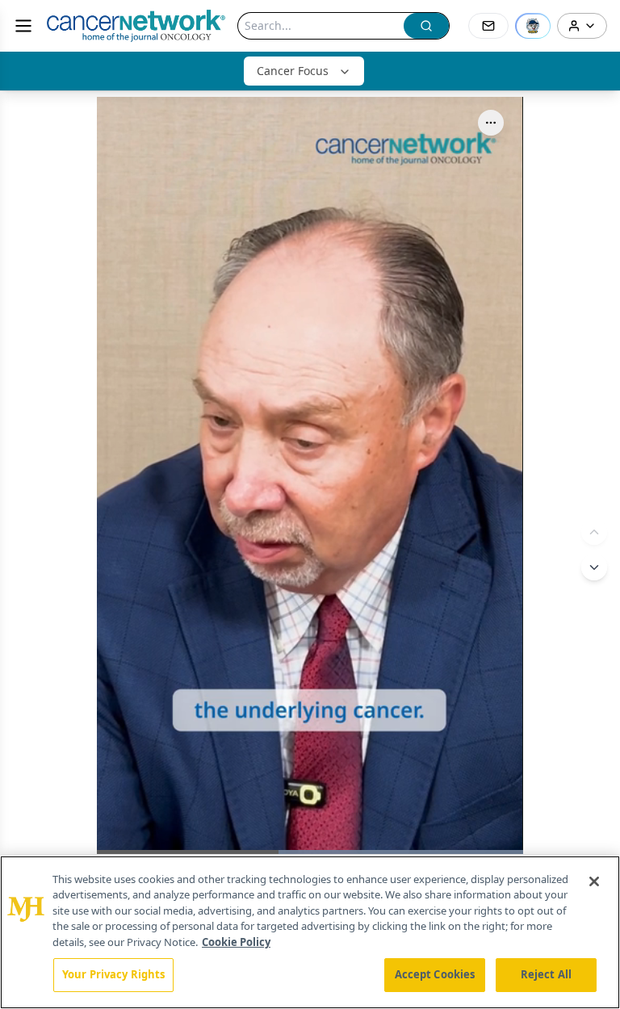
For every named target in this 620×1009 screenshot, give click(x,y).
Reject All (546, 974)
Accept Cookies (435, 974)
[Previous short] (594, 532)
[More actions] (491, 123)
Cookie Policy (236, 942)
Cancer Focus (293, 70)
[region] (310, 932)
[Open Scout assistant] (533, 26)
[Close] (594, 881)
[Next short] (594, 567)
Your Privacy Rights (113, 974)
